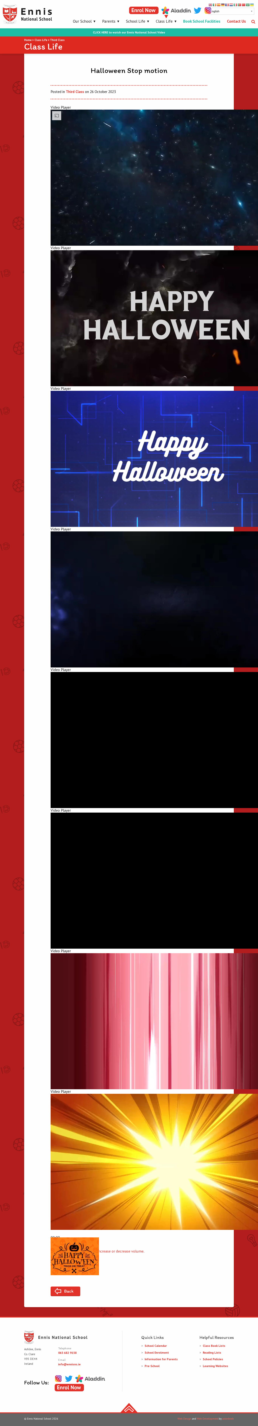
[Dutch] (231, 4)
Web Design (184, 1418)
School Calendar (156, 1346)
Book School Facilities (201, 21)
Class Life (164, 21)
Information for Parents (161, 1359)
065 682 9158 (67, 1352)
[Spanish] (219, 4)
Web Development (207, 1418)
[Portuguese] (240, 4)
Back (68, 1291)
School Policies (213, 1359)
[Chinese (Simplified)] (244, 4)
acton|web (228, 1418)
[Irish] (215, 4)
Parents (108, 21)
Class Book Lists (214, 1346)
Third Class (75, 91)
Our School (82, 21)
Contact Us (236, 21)
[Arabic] (248, 4)
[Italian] (235, 4)
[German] (223, 4)
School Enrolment (157, 1352)
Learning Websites (215, 1366)
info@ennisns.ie (69, 1364)
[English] (211, 4)
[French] (227, 4)
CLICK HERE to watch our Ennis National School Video (129, 32)
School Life (135, 21)
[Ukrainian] (252, 4)
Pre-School (152, 1366)
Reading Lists (212, 1352)
